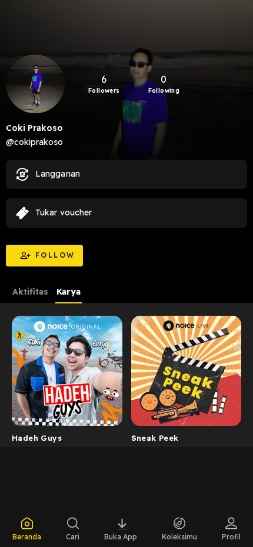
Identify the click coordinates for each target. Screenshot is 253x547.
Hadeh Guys (37, 438)
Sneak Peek (155, 438)
